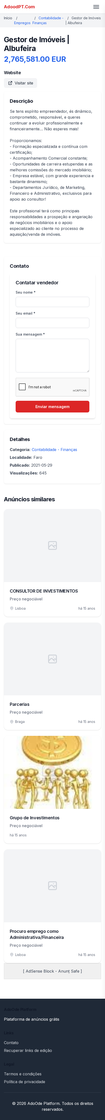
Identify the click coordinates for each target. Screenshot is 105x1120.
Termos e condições (23, 1073)
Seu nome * (26, 292)
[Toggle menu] (96, 7)
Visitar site (24, 83)
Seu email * (25, 313)
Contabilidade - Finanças (54, 449)
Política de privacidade (24, 1081)
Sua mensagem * (30, 334)
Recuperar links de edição (28, 1050)
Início (8, 18)
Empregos (22, 23)
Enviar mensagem (52, 406)
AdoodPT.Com (19, 6)
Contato (11, 1042)
